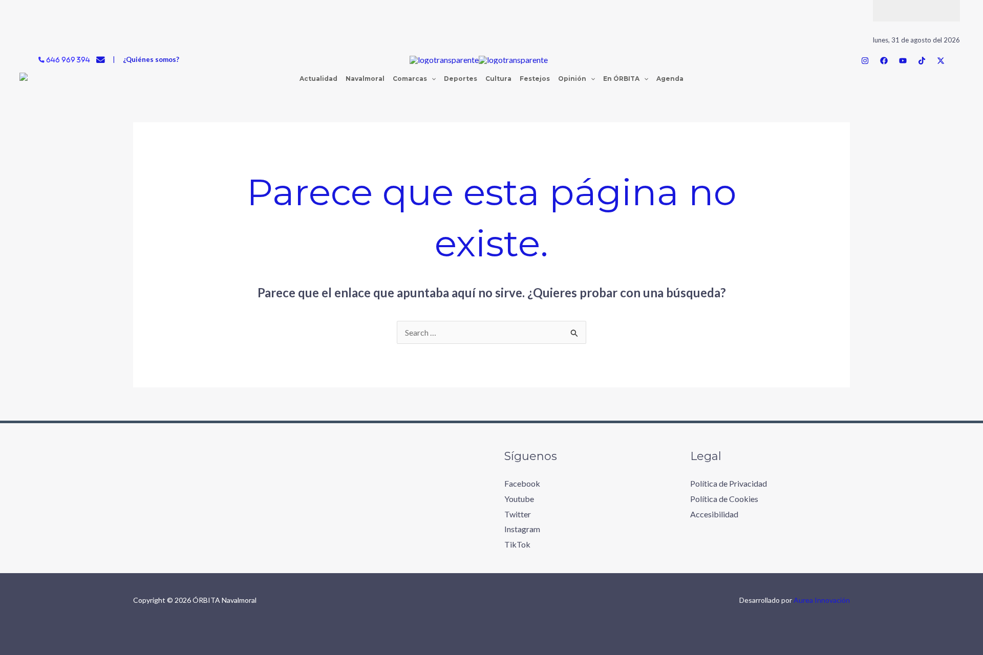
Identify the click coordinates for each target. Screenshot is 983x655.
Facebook (522, 483)
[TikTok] (922, 60)
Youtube (519, 499)
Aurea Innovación (822, 600)
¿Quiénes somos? (151, 59)
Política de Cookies (724, 499)
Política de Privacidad (728, 483)
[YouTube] (903, 60)
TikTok (517, 544)
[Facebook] (884, 60)
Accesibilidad (714, 514)
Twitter (517, 514)
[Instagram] (865, 60)
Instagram (522, 529)
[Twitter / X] (941, 60)
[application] (431, 78)
